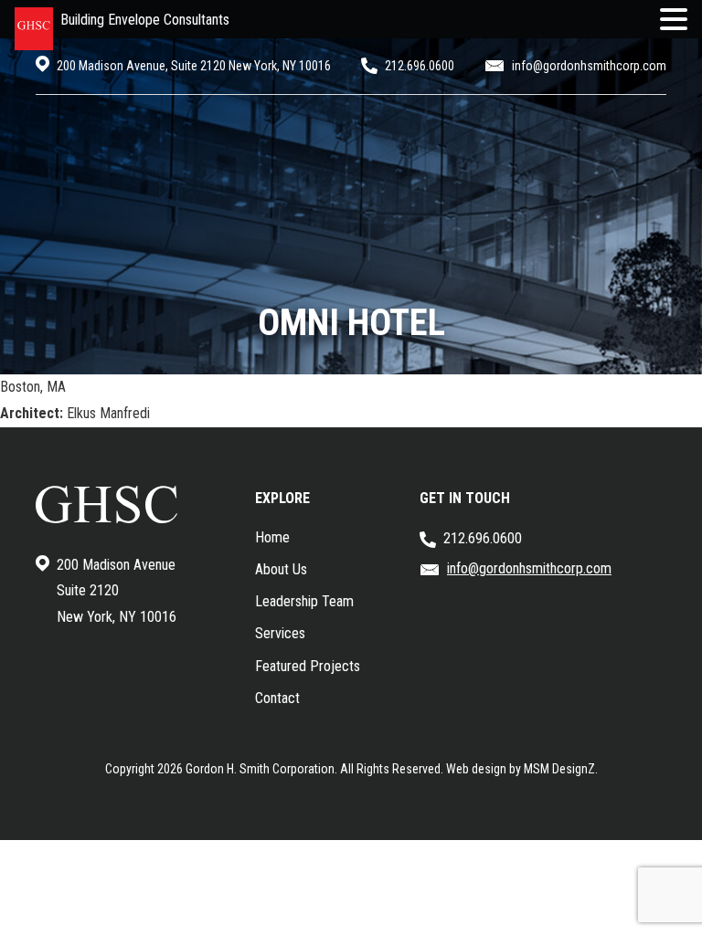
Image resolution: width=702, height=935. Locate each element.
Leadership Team (304, 601)
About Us (281, 569)
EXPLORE (282, 498)
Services (280, 633)
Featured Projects (307, 666)
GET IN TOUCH (465, 498)
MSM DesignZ (559, 769)
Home (272, 537)
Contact (277, 698)
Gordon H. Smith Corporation (260, 769)
